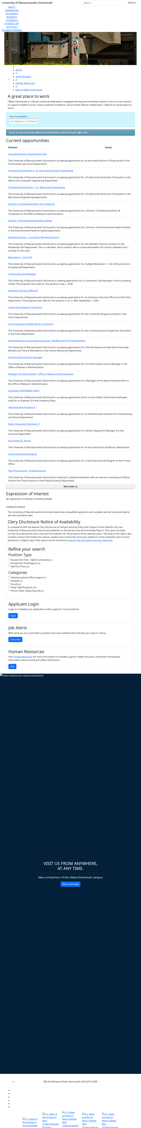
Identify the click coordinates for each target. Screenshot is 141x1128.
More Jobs (70, 486)
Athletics (11, 27)
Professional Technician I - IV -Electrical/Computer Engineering (40, 170)
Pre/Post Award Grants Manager (25, 357)
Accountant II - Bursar (19, 440)
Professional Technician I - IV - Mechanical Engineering (36, 187)
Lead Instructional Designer (22, 454)
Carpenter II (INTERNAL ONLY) (23, 390)
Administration (23, 76)
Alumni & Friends (12, 30)
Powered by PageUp (15, 506)
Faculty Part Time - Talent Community (31, 559)
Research (11, 17)
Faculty (15, 584)
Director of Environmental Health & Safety (30, 220)
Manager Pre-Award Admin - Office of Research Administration (41, 374)
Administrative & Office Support (28, 577)
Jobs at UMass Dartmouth (29, 89)
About (12, 7)
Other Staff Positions (23, 587)
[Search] (119, 2)
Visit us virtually (70, 884)
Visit (12, 666)
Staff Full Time (20, 566)
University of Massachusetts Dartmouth (68, 1076)
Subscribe (15, 639)
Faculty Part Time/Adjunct (25, 563)
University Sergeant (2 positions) (25, 307)
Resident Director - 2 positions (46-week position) (33, 237)
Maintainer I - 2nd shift (20, 257)
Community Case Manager (22, 274)
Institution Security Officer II (23, 290)
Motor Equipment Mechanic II (23, 424)
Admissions (12, 10)
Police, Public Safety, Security (27, 590)
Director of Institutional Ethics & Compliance (31, 204)
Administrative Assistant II (21, 407)
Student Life (12, 23)
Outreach (12, 20)
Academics (12, 13)
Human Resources (25, 83)
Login (13, 615)
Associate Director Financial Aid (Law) (27, 154)
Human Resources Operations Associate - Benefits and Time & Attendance (47, 340)
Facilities (16, 580)
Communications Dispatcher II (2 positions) (30, 324)
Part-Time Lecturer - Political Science (27, 470)
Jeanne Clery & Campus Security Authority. (91, 540)
